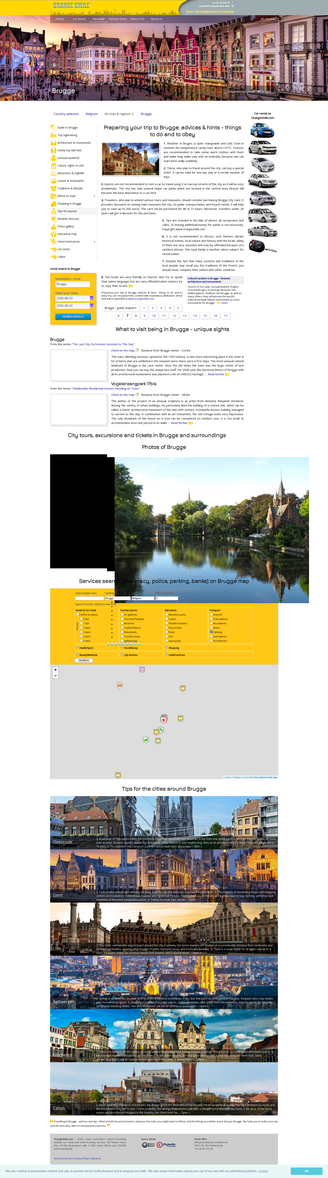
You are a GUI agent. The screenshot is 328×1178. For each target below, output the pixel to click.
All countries (268, 19)
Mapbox (238, 777)
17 (225, 315)
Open (224, 303)
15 (205, 315)
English (266, 91)
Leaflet (227, 777)
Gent (58, 895)
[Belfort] (119, 644)
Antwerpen (64, 1002)
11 (164, 315)
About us (96, 1158)
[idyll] (112, 644)
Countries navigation (241, 91)
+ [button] (55, 669)
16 (215, 315)
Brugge (146, 114)
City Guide (98, 19)
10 (154, 315)
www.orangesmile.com (141, 298)
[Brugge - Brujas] (127, 644)
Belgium (92, 114)
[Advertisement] (129, 243)
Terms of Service (63, 1158)
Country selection (66, 114)
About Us (156, 19)
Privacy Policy (81, 1158)
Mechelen (62, 1055)
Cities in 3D (137, 19)
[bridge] (116, 644)
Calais (59, 1108)
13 (184, 315)
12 (174, 315)
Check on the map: (123, 350)
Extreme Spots (118, 19)
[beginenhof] (131, 644)
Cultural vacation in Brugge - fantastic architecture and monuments (209, 280)
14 (195, 315)
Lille (57, 948)
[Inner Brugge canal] (138, 644)
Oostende (62, 842)
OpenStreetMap (251, 777)
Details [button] (263, 1171)
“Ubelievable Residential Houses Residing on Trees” (106, 388)
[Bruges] (123, 644)
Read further (216, 374)
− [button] (55, 675)
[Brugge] (108, 644)
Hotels (60, 19)
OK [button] (307, 1171)
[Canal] (135, 644)
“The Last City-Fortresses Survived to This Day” (103, 344)
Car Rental (79, 19)
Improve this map (268, 777)
